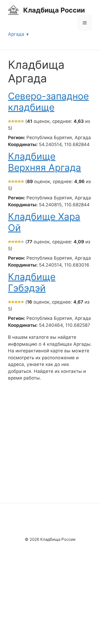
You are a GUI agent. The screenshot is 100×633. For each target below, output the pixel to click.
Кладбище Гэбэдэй (31, 282)
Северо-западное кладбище (48, 101)
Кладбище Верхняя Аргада (44, 162)
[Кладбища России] (13, 10)
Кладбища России (54, 10)
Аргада (16, 34)
